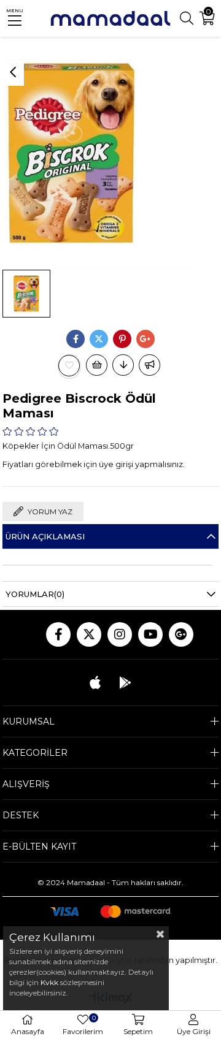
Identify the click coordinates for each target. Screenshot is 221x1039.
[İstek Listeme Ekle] (96, 365)
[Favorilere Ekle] (69, 365)
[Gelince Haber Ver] (149, 365)
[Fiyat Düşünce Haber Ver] (123, 365)
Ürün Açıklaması (45, 536)
